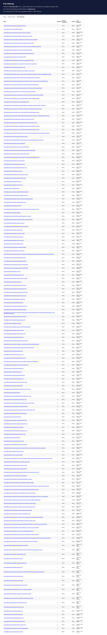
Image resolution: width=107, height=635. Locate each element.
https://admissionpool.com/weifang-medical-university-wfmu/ (15, 562)
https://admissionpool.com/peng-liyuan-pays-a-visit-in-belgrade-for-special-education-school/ (21, 112)
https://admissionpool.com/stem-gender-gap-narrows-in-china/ (15, 136)
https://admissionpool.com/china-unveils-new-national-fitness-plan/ (16, 101)
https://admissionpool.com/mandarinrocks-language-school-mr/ (16, 406)
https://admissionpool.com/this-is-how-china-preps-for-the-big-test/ (16, 146)
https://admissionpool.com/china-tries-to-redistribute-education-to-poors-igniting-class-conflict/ (21, 126)
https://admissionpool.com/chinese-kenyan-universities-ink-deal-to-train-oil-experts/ (19, 492)
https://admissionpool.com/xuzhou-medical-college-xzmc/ (15, 357)
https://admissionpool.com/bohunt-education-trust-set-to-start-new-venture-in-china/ (20, 503)
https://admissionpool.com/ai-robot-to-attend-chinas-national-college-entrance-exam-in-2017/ (21, 472)
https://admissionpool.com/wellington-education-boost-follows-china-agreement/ (19, 53)
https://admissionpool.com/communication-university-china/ (15, 261)
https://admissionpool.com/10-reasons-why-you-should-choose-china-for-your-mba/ (20, 91)
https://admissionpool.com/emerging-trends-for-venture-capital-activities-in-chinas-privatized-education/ (23, 517)
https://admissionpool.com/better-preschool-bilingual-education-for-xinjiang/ (18, 479)
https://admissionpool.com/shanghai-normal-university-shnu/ (15, 399)
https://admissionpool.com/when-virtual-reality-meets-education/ (16, 545)
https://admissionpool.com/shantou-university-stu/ (13, 614)
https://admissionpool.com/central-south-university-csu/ (14, 164)
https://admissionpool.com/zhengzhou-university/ (13, 29)
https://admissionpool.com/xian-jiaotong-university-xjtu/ (14, 250)
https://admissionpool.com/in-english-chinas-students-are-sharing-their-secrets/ (19, 119)
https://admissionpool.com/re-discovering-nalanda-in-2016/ (15, 56)
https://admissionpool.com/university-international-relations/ (15, 247)
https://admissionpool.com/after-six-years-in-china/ (13, 580)
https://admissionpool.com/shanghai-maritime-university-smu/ (15, 167)
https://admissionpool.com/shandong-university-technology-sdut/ (16, 364)
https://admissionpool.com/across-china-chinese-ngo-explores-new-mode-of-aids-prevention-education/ (23, 94)
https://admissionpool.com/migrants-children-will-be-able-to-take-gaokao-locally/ (19, 347)
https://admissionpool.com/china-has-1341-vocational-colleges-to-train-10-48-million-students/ (21, 98)
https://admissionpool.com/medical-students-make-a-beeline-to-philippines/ (18, 589)
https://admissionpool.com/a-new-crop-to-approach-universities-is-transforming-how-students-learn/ (23, 108)
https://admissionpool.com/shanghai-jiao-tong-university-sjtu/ (15, 413)
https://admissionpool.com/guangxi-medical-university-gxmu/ (15, 420)
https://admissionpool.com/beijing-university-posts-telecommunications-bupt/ (18, 198)
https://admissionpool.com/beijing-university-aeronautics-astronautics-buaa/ (18, 219)
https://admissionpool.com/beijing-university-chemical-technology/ (16, 191)
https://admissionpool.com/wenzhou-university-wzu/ (13, 368)
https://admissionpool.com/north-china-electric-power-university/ (16, 264)
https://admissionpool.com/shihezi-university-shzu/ (13, 610)
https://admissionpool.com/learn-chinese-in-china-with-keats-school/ (17, 461)
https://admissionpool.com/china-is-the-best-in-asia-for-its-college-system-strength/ (19, 150)
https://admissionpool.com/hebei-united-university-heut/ (14, 375)
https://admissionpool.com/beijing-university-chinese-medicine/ (15, 278)
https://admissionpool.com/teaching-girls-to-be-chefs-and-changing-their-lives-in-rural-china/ (21, 489)
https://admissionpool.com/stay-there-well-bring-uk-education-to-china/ (17, 513)
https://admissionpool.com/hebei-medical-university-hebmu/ (15, 309)
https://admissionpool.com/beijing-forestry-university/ (14, 240)
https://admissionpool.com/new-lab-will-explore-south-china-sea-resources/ (18, 36)
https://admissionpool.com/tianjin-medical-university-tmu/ (14, 319)
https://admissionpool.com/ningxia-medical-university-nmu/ (15, 624)
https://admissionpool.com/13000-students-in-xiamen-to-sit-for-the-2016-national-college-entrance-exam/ (24, 139)
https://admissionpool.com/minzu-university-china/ (13, 229)
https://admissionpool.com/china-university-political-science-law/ (16, 195)
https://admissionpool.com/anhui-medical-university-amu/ (14, 434)
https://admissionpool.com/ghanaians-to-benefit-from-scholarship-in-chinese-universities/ (20, 39)
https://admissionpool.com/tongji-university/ (12, 392)
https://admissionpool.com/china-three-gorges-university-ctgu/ (15, 430)
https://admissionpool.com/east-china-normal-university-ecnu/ (15, 382)
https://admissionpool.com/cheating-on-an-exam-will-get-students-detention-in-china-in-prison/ (21, 129)
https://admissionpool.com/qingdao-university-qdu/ (13, 631)
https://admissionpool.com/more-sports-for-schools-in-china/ (15, 468)
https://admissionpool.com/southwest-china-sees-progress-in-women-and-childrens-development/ (22, 46)
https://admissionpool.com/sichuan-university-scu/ (13, 184)
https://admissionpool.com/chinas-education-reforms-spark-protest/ (16, 153)
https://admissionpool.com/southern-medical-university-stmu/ (15, 602)
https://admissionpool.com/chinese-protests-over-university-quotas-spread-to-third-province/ (21, 344)
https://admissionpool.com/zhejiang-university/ (12, 181)
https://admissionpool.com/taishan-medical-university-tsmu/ (15, 285)
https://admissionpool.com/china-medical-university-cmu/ (14, 67)
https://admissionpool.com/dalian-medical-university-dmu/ (14, 333)
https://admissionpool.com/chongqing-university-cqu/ (14, 441)
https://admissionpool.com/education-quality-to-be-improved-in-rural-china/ (18, 510)
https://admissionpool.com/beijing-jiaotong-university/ (14, 451)
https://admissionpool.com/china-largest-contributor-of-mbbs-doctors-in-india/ (18, 598)
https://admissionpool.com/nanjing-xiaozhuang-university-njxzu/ (16, 423)
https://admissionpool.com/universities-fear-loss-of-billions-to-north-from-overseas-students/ (21, 527)
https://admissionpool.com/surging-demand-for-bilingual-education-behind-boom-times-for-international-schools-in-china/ (26, 115)
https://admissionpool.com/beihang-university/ (12, 323)
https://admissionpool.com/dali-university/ (11, 188)
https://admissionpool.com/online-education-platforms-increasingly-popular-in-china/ (19, 520)
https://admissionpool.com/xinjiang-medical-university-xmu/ (15, 202)
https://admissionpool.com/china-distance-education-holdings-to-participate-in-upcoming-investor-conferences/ (25, 105)
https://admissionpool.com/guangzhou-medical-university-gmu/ (15, 306)
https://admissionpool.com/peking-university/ (12, 212)
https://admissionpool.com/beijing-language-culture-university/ (15, 444)
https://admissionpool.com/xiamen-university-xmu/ (13, 351)
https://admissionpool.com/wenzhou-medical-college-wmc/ (15, 257)
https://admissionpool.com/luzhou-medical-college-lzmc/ (14, 621)
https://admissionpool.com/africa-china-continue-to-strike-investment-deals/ (18, 49)
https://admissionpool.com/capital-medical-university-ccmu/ (15, 295)
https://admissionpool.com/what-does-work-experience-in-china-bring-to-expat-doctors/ (20, 63)
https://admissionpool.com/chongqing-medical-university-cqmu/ (16, 292)
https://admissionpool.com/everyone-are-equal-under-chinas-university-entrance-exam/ (20, 122)
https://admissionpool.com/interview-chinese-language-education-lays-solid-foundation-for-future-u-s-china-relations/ (26, 496)
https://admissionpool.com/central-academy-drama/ (13, 243)
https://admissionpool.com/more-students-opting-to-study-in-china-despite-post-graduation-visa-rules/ (23, 549)
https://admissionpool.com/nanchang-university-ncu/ (14, 337)
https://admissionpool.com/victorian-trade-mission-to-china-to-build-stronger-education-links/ (21, 84)
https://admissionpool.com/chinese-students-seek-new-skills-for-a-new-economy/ (19, 70)
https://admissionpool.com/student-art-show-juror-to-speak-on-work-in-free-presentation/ (21, 541)
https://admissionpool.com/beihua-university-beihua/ (13, 427)
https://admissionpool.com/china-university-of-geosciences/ (15, 316)
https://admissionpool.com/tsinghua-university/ (12, 205)
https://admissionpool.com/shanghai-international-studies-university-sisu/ (17, 396)
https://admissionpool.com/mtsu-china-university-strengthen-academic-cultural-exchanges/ (21, 361)
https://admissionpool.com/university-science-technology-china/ (16, 174)
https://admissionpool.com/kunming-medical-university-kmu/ (15, 288)
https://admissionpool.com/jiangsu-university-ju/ (13, 371)
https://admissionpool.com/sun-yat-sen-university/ (13, 454)
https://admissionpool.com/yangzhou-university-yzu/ (14, 354)
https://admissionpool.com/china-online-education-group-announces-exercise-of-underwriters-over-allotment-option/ (26, 81)
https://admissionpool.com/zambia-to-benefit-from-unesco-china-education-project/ (19, 506)
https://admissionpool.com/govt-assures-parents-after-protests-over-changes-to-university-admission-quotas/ (25, 447)
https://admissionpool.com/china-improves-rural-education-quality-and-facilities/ (19, 482)
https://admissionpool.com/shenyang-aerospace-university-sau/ (16, 340)
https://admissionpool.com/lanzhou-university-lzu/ (13, 171)
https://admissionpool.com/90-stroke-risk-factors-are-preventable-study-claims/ (19, 60)
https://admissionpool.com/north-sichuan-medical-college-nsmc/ (16, 628)
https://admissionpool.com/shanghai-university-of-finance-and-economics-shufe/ (19, 402)
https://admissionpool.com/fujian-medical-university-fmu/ (14, 299)
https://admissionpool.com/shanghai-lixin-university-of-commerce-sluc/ (17, 389)
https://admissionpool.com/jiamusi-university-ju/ (13, 281)
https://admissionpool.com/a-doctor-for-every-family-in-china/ (15, 465)
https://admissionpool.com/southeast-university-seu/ (14, 274)
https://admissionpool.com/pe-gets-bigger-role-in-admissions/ (15, 475)
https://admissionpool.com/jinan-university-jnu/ (12, 416)
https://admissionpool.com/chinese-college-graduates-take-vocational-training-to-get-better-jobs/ (22, 77)
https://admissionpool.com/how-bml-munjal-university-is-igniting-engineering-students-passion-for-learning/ (24, 571)
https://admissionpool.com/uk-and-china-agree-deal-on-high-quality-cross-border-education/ (21, 534)
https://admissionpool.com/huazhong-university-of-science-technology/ (17, 32)
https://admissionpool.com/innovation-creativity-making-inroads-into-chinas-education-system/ (21, 157)
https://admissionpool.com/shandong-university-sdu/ (14, 617)
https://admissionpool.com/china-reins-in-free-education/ (14, 143)
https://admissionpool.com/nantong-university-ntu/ (13, 558)
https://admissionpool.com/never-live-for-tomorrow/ (13, 576)
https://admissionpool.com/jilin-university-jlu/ (12, 437)
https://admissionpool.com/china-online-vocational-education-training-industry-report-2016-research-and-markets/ (25, 524)
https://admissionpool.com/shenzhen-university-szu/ (14, 378)
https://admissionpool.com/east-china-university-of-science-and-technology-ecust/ (19, 409)
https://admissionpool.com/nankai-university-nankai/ (13, 330)
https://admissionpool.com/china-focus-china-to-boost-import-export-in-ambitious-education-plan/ (22, 499)
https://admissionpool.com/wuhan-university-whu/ (13, 567)
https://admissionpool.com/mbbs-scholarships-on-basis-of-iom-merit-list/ (17, 593)
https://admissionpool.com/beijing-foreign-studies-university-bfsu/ (16, 226)
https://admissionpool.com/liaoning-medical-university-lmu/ (15, 554)
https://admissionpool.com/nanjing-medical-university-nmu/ (15, 25)
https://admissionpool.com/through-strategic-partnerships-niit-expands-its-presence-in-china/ (21, 209)
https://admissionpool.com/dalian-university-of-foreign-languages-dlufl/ (17, 326)
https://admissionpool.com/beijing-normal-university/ (13, 236)
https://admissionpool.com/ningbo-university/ (12, 271)
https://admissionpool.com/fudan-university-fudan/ (13, 385)
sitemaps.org (31, 9)
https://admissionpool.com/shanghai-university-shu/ (13, 302)
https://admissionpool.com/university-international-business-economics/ (17, 216)
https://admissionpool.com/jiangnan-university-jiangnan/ (14, 160)
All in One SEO (14, 6)
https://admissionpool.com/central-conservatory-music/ (14, 233)
